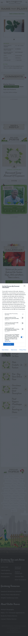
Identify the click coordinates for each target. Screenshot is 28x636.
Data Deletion (5, 349)
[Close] (24, 286)
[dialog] (14, 318)
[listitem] (14, 314)
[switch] (22, 318)
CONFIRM (8, 344)
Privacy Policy (22, 349)
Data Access (14, 349)
